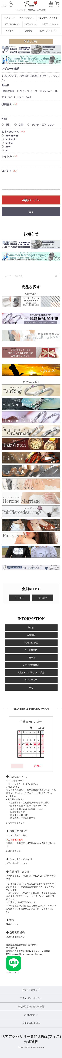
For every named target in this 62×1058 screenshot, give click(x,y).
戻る (31, 211)
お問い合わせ (31, 1015)
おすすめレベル (10, 131)
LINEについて (13, 972)
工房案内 (31, 657)
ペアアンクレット (50, 24)
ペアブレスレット (12, 24)
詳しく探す (32, 41)
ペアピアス (10, 30)
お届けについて (13, 851)
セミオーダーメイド (48, 17)
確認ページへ (31, 200)
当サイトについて (31, 990)
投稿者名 (7, 104)
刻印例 (31, 627)
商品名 (5, 85)
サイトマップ (31, 680)
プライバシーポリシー (31, 998)
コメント (7, 170)
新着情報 (31, 635)
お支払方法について (15, 823)
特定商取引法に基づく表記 (31, 1006)
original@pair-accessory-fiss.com (27, 954)
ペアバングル (31, 24)
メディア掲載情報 (31, 665)
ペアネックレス (27, 17)
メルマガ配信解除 (31, 1023)
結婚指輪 (28, 30)
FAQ (31, 687)
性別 (4, 118)
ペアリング (9, 17)
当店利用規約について (16, 937)
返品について (12, 924)
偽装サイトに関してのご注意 (31, 672)
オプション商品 (31, 642)
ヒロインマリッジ (48, 30)
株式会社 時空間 (13, 944)
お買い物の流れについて (17, 863)
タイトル (7, 156)
